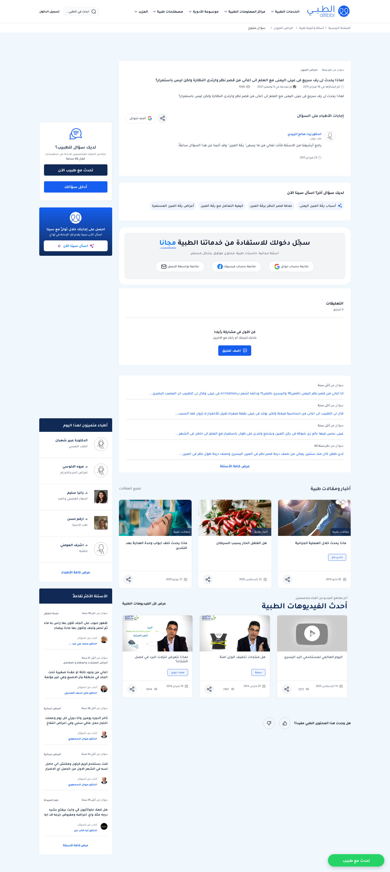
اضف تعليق (231, 350)
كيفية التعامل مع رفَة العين (222, 205)
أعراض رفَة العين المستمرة (173, 205)
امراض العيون (283, 28)
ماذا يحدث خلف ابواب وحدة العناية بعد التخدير (156, 545)
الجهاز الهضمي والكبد (73, 498)
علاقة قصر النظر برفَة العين (271, 205)
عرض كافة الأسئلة (235, 466)
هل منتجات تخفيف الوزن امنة (242, 657)
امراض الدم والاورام (74, 472)
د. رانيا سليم (77, 492)
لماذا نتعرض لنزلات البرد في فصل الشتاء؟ (161, 659)
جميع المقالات (130, 488)
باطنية (83, 551)
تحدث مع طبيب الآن (75, 170)
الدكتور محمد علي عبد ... (83, 644)
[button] (285, 11)
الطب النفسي (78, 446)
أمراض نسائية (52, 708)
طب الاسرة (80, 525)
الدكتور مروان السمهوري (82, 739)
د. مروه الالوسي (75, 466)
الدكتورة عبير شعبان (71, 440)
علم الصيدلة (51, 800)
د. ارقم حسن (77, 518)
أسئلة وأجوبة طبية (311, 28)
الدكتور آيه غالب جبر (85, 830)
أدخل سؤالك (75, 187)
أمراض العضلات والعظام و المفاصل (85, 662)
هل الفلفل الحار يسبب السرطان (241, 543)
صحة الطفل (51, 613)
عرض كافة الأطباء (75, 572)
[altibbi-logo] (329, 11)
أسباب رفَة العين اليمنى (317, 205)
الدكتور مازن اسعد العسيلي (80, 693)
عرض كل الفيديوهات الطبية (144, 603)
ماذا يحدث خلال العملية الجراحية (320, 543)
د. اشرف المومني (74, 545)
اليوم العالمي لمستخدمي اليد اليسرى (313, 657)
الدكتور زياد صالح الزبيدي (304, 134)
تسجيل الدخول (49, 11)
